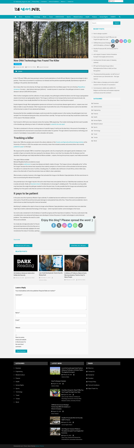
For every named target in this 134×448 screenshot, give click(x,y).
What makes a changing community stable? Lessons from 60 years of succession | (106, 83)
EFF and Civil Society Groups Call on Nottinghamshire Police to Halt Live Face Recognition (105, 68)
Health (87, 17)
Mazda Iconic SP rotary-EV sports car (24, 245)
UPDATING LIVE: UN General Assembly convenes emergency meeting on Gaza (79, 245)
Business (27, 17)
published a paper (19, 146)
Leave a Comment (43, 67)
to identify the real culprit (58, 124)
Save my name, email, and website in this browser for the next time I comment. (20, 342)
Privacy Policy (35, 1)
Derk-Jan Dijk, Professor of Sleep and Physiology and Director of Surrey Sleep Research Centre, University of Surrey (71, 398)
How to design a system (100, 33)
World (44, 17)
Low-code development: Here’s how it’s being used (51, 274)
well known (27, 164)
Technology (36, 17)
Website (17, 327)
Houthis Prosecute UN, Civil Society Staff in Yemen (106, 50)
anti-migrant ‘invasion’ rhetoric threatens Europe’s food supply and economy (105, 55)
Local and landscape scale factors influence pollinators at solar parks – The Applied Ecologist (73, 370)
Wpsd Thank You (93, 388)
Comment (18, 295)
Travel (51, 17)
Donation (90, 378)
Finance (94, 17)
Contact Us (70, 1)
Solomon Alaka (31, 67)
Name (17, 312)
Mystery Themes (39, 446)
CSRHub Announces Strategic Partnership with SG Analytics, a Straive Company (106, 44)
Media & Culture (78, 17)
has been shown (35, 184)
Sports (69, 17)
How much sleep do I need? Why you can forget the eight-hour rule (105, 38)
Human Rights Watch (67, 424)
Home (20, 17)
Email (17, 320)
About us (63, 1)
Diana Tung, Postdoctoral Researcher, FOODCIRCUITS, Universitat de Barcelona (72, 438)
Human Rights (104, 17)
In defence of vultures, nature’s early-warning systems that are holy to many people (75, 275)
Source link (17, 239)
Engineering (97, 110)
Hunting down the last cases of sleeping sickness (105, 61)
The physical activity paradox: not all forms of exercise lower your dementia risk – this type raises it (107, 76)
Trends (96, 137)
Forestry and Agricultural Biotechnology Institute (69, 142)
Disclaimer (44, 1)
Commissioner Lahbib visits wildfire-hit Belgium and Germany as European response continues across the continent (106, 90)
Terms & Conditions (54, 1)
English (112, 1)
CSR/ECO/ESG (60, 17)
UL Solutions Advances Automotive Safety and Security (24, 274)
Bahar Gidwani (55, 413)
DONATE (113, 17)
